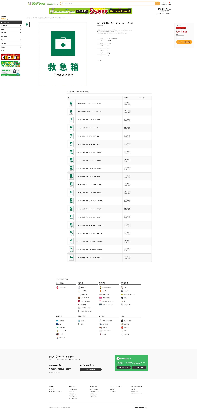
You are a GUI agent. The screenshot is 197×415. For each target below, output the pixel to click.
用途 (102, 38)
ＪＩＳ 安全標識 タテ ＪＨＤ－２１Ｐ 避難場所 (89, 257)
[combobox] (107, 3)
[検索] (157, 3)
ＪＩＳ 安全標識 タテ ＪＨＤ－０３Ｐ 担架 (88, 136)
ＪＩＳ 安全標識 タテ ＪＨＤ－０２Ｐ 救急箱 (88, 128)
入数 (102, 55)
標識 (41, 17)
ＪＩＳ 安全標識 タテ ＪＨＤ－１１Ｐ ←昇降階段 (89, 201)
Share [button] (99, 60)
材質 (102, 40)
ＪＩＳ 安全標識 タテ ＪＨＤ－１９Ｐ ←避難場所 (89, 241)
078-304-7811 (61, 369)
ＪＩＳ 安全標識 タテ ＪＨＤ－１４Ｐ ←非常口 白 (90, 225)
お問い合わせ (89, 369)
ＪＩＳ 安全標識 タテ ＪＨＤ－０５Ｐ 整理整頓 (89, 152)
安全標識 (35, 17)
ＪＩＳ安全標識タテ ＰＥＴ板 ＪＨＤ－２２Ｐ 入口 (89, 111)
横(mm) (101, 48)
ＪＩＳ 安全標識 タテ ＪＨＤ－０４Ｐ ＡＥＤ (88, 144)
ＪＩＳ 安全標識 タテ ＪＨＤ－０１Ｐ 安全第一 (89, 120)
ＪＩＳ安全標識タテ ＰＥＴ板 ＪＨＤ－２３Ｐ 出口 (89, 103)
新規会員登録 (122, 367)
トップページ (27, 17)
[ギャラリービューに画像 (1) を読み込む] (27, 24)
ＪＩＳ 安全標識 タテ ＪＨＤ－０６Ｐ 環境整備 (89, 160)
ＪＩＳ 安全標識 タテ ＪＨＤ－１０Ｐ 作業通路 (89, 192)
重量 (102, 53)
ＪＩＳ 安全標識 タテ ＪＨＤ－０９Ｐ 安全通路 (89, 184)
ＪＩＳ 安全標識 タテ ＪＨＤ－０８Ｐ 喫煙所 (88, 176)
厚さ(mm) (102, 50)
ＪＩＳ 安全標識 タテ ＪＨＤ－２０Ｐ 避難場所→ (89, 249)
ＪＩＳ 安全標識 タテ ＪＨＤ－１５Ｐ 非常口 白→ (90, 233)
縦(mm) (101, 45)
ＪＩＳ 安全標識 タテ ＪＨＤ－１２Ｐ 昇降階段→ (89, 209)
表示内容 (102, 43)
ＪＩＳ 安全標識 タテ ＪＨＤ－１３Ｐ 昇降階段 (89, 217)
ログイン (138, 367)
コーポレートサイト (139, 407)
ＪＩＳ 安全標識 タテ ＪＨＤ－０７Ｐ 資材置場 (89, 168)
